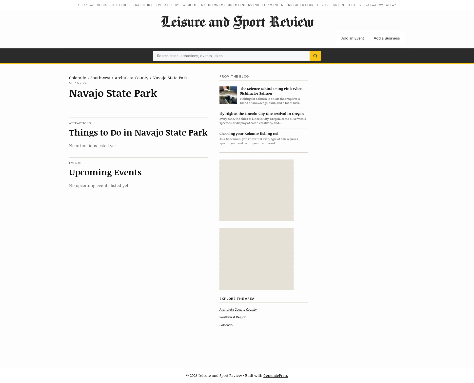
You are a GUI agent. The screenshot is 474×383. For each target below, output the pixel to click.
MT (237, 4)
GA (137, 4)
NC (283, 4)
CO (111, 4)
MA (203, 4)
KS (171, 4)
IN (159, 4)
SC (329, 4)
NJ (263, 4)
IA (164, 4)
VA (367, 4)
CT (118, 4)
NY (277, 4)
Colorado (77, 78)
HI (143, 4)
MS (223, 4)
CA (105, 4)
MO (230, 4)
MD (196, 4)
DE (125, 4)
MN (216, 4)
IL (154, 4)
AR (98, 4)
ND (290, 4)
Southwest (100, 78)
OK (304, 4)
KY (177, 4)
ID (148, 4)
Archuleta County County (238, 309)
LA (183, 4)
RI (322, 4)
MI (210, 4)
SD (335, 4)
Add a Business (387, 38)
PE (317, 4)
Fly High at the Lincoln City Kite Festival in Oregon (261, 113)
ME (190, 4)
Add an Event (352, 38)
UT (355, 4)
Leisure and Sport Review (237, 21)
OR (311, 4)
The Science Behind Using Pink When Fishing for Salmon (271, 91)
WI (387, 4)
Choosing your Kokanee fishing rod (248, 133)
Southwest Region (232, 317)
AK (86, 4)
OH (297, 4)
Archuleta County (131, 78)
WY (394, 4)
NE (244, 4)
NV (250, 4)
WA (374, 4)
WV (380, 4)
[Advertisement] (256, 190)
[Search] (315, 56)
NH (257, 4)
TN (342, 4)
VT (361, 4)
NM (270, 4)
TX (348, 4)
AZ (92, 4)
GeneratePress (275, 375)
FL (131, 4)
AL (79, 4)
